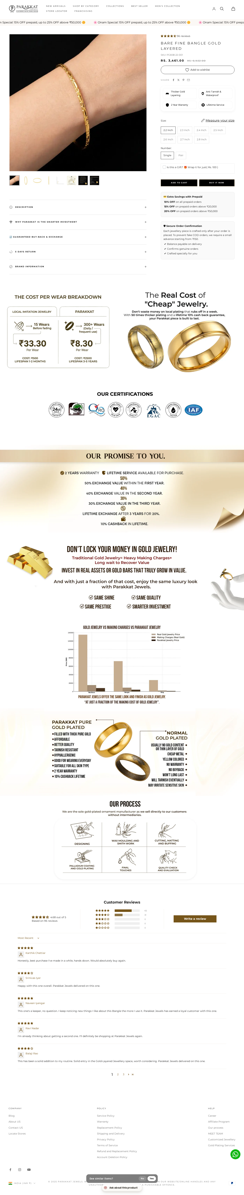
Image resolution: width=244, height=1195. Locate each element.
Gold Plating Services (221, 1145)
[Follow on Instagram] (19, 1169)
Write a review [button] (195, 918)
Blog (12, 1115)
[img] (25, 948)
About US (15, 1121)
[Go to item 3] (37, 180)
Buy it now (216, 183)
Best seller (139, 6)
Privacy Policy (106, 1139)
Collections (115, 6)
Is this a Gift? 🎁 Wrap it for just (192, 167)
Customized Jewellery (221, 1139)
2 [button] (118, 1074)
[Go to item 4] (49, 180)
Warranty (102, 1121)
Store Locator (56, 11)
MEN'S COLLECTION (167, 6)
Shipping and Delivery (111, 1133)
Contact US (16, 1127)
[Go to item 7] (83, 180)
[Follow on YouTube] (29, 1169)
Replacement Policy (109, 1127)
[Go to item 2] (26, 180)
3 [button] (123, 1074)
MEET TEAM (215, 1133)
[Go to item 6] (72, 180)
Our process (215, 1127)
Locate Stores (17, 1133)
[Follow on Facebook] (10, 1169)
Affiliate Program (219, 1121)
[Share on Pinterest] (183, 80)
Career (212, 1115)
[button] (169, 36)
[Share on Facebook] (173, 80)
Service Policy (105, 1115)
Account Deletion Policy (112, 1157)
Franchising (83, 11)
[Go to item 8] (94, 180)
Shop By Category (86, 6)
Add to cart (179, 183)
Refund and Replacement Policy (117, 1151)
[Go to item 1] (14, 180)
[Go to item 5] (60, 180)
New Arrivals (56, 6)
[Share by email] (188, 80)
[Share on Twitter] (178, 80)
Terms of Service (107, 1145)
